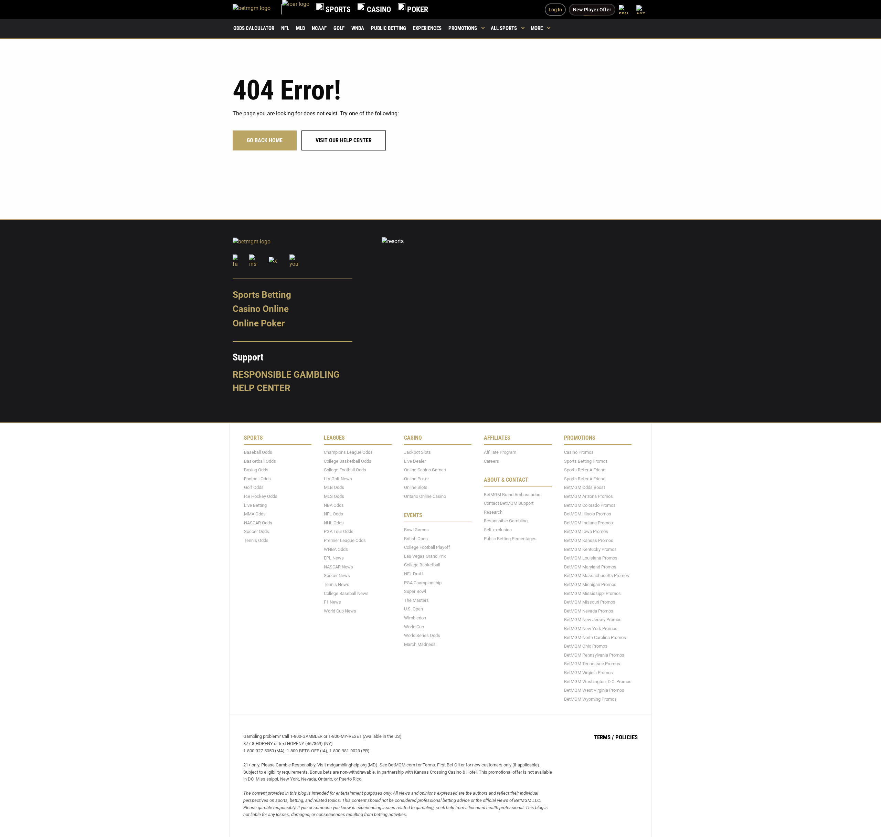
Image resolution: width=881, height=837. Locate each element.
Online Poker (259, 323)
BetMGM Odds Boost (584, 487)
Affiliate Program (500, 452)
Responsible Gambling (286, 374)
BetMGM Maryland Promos (590, 566)
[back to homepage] (295, 9)
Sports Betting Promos (586, 460)
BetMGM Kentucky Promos (590, 549)
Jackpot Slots (417, 452)
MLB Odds (334, 487)
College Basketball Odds (347, 460)
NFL (285, 28)
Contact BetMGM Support (508, 503)
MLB (300, 28)
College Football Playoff (427, 547)
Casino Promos (579, 452)
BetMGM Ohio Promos (585, 646)
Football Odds (257, 478)
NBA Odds (334, 505)
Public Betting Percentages (510, 538)
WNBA (357, 28)
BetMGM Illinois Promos (587, 513)
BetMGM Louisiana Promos (590, 558)
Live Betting (255, 505)
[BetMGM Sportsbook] (257, 9)
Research (493, 511)
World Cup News (340, 610)
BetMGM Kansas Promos (588, 540)
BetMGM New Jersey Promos (593, 619)
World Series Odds (422, 635)
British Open (416, 538)
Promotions (462, 28)
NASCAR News (338, 566)
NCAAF (319, 28)
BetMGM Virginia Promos (588, 672)
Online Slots (415, 487)
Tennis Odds (256, 540)
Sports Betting (262, 294)
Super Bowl (415, 591)
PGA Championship (423, 582)
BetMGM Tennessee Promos (592, 663)
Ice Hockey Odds (260, 496)
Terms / (604, 737)
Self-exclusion (498, 529)
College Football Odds (345, 469)
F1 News (332, 602)
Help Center (261, 388)
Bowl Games (416, 529)
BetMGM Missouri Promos (589, 602)
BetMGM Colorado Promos (590, 505)
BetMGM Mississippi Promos (592, 593)
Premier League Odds (345, 540)
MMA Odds (255, 513)
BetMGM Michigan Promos (590, 584)
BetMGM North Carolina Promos (595, 637)
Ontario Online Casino (425, 496)
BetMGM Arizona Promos (588, 496)
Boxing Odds (256, 469)
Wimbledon (415, 617)
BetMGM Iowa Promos (586, 531)
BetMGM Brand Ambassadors (513, 494)
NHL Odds (334, 522)
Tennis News (336, 584)
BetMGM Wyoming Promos (590, 698)
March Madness (420, 644)
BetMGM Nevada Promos (588, 610)
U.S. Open (413, 608)
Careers (491, 460)
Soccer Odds (256, 531)
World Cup (414, 626)
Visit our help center (344, 140)
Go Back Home (265, 140)
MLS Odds (334, 496)
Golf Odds (254, 487)
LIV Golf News (338, 478)
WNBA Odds (336, 549)
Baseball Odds (258, 452)
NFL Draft (413, 573)
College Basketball (422, 564)
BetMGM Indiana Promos (588, 522)
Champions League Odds (348, 452)
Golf (338, 28)
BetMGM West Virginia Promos (594, 690)
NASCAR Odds (258, 522)
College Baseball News (346, 593)
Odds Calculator (253, 28)
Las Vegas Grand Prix (425, 555)
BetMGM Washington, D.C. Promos (597, 681)
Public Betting (388, 28)
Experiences (427, 28)
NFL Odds (333, 513)
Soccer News (337, 575)
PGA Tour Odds (338, 531)
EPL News (334, 558)
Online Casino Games (425, 469)
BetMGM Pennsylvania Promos (594, 654)
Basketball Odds (260, 460)
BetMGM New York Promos (590, 628)
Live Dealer (415, 460)
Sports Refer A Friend (584, 469)
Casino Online (261, 309)
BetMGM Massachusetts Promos (596, 575)
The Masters (416, 600)
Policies (626, 737)
